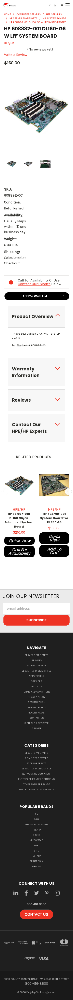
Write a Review (15, 55)
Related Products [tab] (33, 457)
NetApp (36, 856)
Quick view (19, 540)
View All (36, 866)
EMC (36, 850)
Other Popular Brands (36, 784)
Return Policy (36, 702)
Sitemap (36, 728)
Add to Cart (54, 551)
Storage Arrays (36, 665)
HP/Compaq (36, 840)
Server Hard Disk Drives (36, 670)
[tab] (36, 316)
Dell (36, 819)
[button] (36, 914)
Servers (36, 660)
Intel (37, 845)
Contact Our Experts (34, 284)
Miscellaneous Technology (36, 789)
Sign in (28, 723)
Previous (4, 491)
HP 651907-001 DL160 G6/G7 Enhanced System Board (19, 520)
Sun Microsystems (36, 824)
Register (43, 723)
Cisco (36, 835)
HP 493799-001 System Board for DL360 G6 (54, 518)
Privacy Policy (36, 697)
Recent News (36, 712)
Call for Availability (19, 551)
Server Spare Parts (36, 655)
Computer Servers (36, 758)
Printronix (36, 861)
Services (36, 681)
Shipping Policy (36, 707)
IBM (36, 814)
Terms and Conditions (36, 691)
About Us (36, 686)
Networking (36, 676)
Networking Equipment (36, 773)
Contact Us (36, 717)
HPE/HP (36, 829)
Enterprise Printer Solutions (36, 779)
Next (68, 491)
